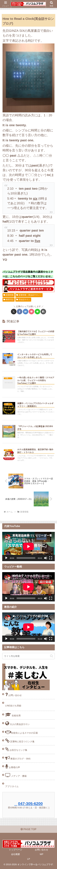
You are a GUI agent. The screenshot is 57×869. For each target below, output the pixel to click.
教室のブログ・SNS (20, 758)
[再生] (6, 558)
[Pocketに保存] (31, 311)
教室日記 (10, 299)
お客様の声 (14, 767)
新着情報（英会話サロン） (30, 295)
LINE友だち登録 (13, 705)
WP (41, 854)
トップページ (15, 849)
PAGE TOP (29, 829)
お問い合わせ (15, 695)
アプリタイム (12, 786)
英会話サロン (24, 299)
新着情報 (10, 295)
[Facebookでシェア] (19, 311)
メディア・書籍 (18, 776)
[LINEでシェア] (37, 311)
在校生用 (16, 715)
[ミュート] (45, 558)
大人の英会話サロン (19, 724)
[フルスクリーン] (50, 558)
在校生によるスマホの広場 (24, 733)
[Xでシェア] (13, 311)
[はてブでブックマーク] (25, 311)
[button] (43, 311)
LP (28, 859)
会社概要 (15, 854)
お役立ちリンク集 (18, 750)
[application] (28, 546)
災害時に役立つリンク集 (22, 741)
